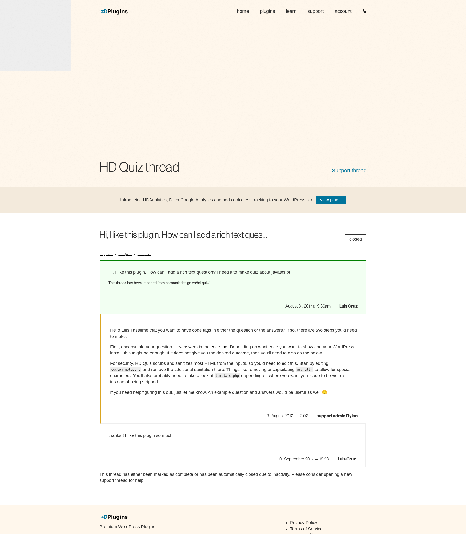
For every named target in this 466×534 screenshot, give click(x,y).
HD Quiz (125, 254)
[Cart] (364, 11)
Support (106, 254)
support (316, 11)
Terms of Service (306, 528)
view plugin (331, 199)
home (243, 11)
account (343, 11)
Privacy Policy (303, 522)
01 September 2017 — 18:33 (304, 459)
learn (291, 11)
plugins (267, 11)
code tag (219, 347)
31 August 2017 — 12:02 (287, 415)
